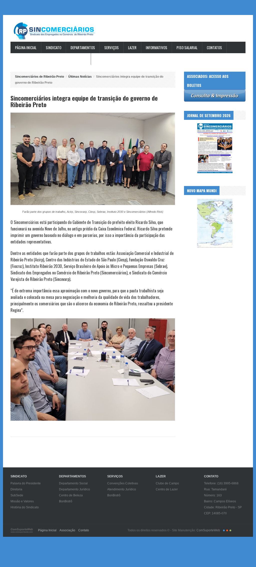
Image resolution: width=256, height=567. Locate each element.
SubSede (16, 495)
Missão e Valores (22, 501)
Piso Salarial (187, 47)
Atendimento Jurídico (121, 489)
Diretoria (16, 489)
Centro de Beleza (71, 495)
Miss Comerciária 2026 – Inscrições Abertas (50, 59)
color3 (230, 530)
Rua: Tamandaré (215, 489)
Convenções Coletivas (122, 483)
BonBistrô (65, 501)
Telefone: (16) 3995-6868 (221, 483)
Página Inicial (25, 47)
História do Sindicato (24, 507)
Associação (67, 530)
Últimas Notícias (80, 76)
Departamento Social (73, 483)
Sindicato (53, 47)
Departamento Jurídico (74, 489)
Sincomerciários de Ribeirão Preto (59, 30)
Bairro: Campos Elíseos (220, 501)
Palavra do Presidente (25, 483)
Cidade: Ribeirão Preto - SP (223, 507)
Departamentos (82, 47)
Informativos (156, 47)
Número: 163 (213, 495)
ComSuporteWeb (208, 530)
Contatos (214, 47)
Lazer (132, 47)
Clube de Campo (167, 483)
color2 (227, 530)
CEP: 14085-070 (215, 513)
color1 (224, 530)
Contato (83, 530)
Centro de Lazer (167, 489)
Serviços (111, 47)
